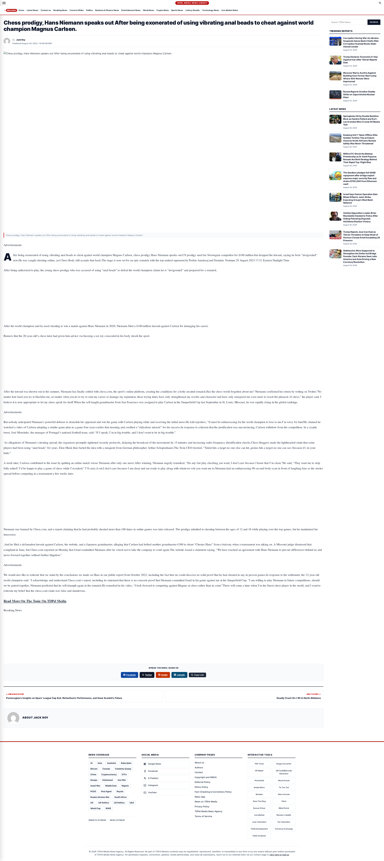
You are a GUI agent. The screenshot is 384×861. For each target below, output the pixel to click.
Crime (93, 774)
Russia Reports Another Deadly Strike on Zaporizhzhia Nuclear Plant (359, 94)
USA (132, 802)
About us (199, 762)
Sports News (177, 10)
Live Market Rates (229, 10)
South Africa (120, 797)
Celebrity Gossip (123, 769)
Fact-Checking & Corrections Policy (213, 791)
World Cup (95, 808)
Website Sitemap (97, 820)
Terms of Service (203, 816)
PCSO (93, 791)
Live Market (259, 815)
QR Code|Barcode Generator (284, 772)
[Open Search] (380, 3)
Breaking (11, 10)
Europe (93, 780)
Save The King (259, 801)
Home (21, 10)
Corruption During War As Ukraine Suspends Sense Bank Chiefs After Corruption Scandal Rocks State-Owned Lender (361, 42)
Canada (106, 769)
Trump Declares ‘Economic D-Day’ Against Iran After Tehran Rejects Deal (360, 60)
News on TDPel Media (206, 801)
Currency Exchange (284, 829)
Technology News (210, 10)
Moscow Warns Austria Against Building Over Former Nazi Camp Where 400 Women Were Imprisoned (359, 77)
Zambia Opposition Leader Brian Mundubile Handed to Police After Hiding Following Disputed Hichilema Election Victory (360, 217)
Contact (199, 772)
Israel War (95, 785)
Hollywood (107, 780)
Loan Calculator (259, 822)
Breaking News (60, 10)
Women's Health (283, 815)
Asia (100, 763)
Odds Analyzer (259, 836)
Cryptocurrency (109, 774)
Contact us (46, 10)
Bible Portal (284, 808)
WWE (108, 808)
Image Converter (283, 764)
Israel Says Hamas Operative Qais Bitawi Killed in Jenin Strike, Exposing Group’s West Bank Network (360, 198)
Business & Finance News (107, 10)
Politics (89, 10)
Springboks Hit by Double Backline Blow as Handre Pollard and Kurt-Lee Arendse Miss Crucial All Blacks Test (361, 120)
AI (91, 763)
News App (200, 796)
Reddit (164, 675)
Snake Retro (259, 787)
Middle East (111, 785)
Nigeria (125, 785)
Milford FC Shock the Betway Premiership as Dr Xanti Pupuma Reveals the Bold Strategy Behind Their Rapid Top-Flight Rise (360, 158)
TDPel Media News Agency (192, 3)
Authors (199, 767)
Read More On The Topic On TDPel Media (35, 600)
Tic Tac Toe (284, 787)
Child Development (259, 829)
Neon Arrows (284, 794)
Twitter (148, 675)
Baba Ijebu (126, 763)
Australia (111, 763)
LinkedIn (181, 675)
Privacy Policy (202, 806)
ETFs (124, 774)
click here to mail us (279, 855)
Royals (120, 791)
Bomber (259, 794)
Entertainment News (131, 10)
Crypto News (162, 10)
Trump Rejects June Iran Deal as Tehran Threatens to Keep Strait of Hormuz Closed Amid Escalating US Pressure (361, 236)
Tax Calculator (283, 822)
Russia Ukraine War (99, 797)
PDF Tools (259, 764)
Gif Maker (259, 771)
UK (91, 802)
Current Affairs (77, 10)
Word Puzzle (284, 780)
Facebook (131, 675)
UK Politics (103, 802)
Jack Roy (20, 40)
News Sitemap (117, 820)
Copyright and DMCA (206, 777)
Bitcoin (93, 769)
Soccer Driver (259, 808)
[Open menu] (4, 3)
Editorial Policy (202, 782)
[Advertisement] (164, 289)
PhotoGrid (259, 780)
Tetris (283, 801)
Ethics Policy (201, 787)
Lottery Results (192, 10)
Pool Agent (106, 791)
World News (148, 10)
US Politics (119, 802)
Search (374, 22)
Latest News (32, 10)
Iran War (122, 780)
